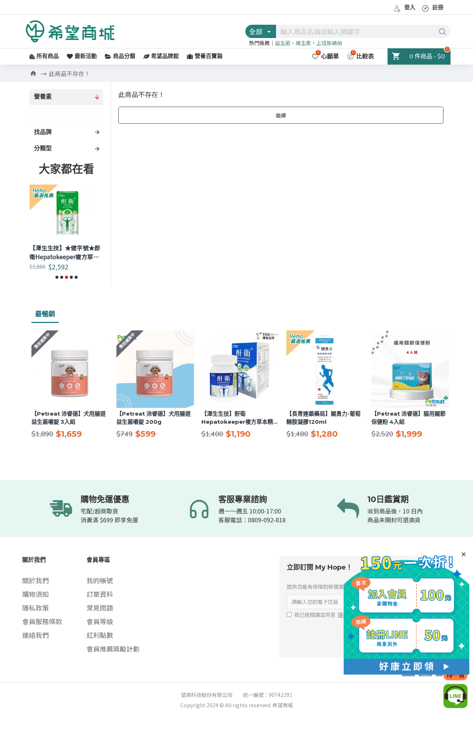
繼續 (281, 115)
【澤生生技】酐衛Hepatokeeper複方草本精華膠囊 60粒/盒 (240, 418)
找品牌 (43, 132)
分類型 (43, 148)
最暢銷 (45, 314)
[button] (56, 277)
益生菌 (282, 43)
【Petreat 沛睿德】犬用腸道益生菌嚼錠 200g (153, 418)
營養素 (43, 97)
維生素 (303, 43)
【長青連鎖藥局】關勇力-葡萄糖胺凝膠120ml (323, 418)
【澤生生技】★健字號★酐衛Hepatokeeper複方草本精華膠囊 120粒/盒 (65, 252)
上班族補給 (329, 43)
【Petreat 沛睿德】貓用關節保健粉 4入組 (408, 418)
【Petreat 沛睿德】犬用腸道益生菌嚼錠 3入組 (68, 418)
